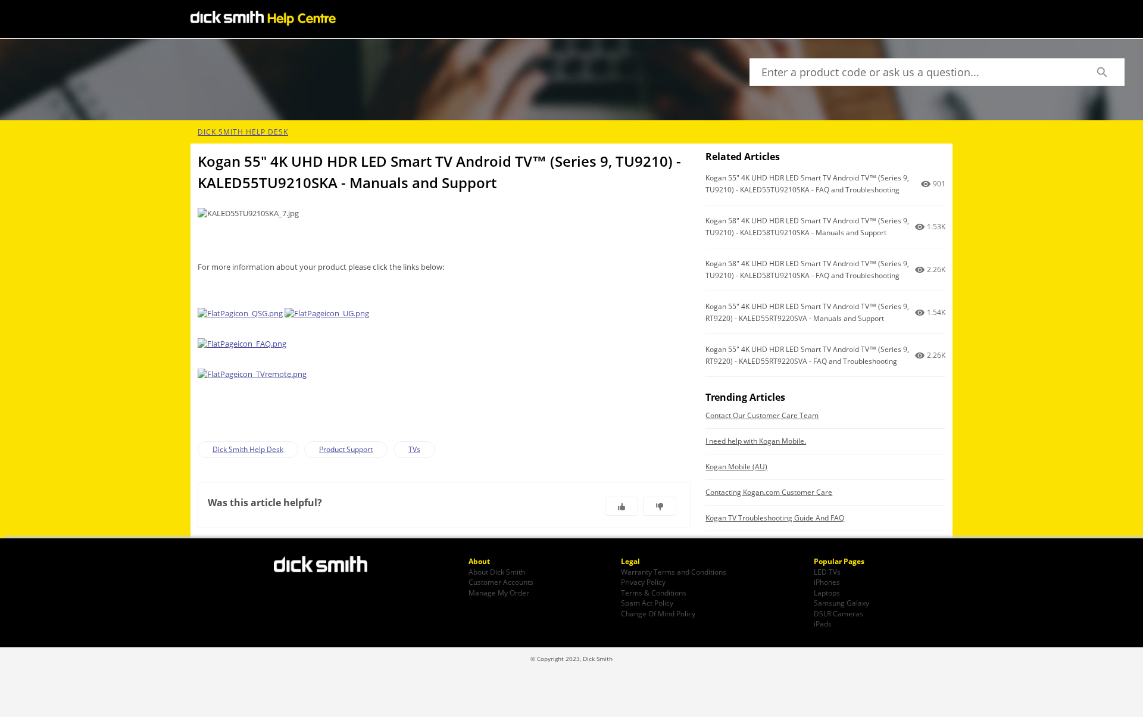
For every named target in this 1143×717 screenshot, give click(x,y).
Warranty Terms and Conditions (673, 571)
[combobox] (914, 72)
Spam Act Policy (647, 602)
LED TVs (827, 571)
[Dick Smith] (327, 566)
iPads (823, 623)
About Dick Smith (497, 571)
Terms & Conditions (653, 592)
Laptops (827, 592)
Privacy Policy (643, 582)
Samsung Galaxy (841, 602)
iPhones (827, 582)
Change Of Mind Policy (658, 613)
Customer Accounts (501, 582)
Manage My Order (499, 592)
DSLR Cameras (838, 613)
